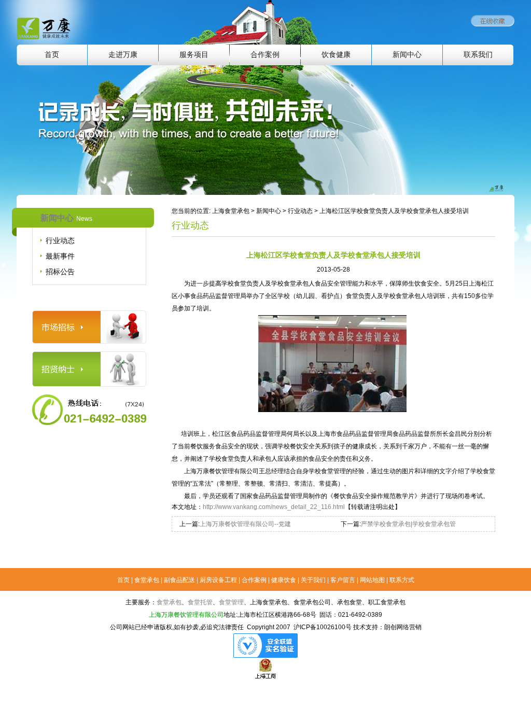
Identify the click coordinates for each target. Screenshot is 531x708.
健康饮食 (283, 580)
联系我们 (478, 55)
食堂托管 (200, 602)
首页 (52, 55)
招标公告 (60, 271)
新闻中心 (407, 55)
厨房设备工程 (218, 580)
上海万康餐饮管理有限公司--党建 (245, 524)
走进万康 (122, 55)
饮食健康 (336, 55)
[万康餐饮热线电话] (89, 399)
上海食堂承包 (230, 211)
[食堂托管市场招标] (89, 315)
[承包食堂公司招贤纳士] (89, 356)
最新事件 (60, 256)
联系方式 (401, 580)
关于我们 (313, 580)
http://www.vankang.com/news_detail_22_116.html (274, 507)
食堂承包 (146, 580)
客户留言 (342, 580)
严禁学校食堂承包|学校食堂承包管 (408, 524)
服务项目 (193, 55)
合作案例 (265, 55)
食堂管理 (231, 602)
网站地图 (372, 580)
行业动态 (60, 240)
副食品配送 (179, 580)
